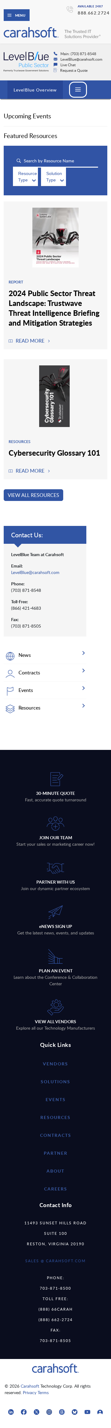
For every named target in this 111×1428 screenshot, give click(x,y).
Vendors (55, 1064)
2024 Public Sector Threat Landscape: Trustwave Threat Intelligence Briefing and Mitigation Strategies (54, 308)
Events (56, 1099)
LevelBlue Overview (35, 90)
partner (56, 1153)
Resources (55, 1117)
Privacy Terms (36, 1392)
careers (55, 1189)
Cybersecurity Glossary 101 (54, 452)
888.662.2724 (93, 13)
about (55, 1171)
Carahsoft (30, 1386)
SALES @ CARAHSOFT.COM (55, 1260)
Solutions (55, 1081)
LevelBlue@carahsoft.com (35, 572)
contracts (55, 1135)
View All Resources (33, 495)
